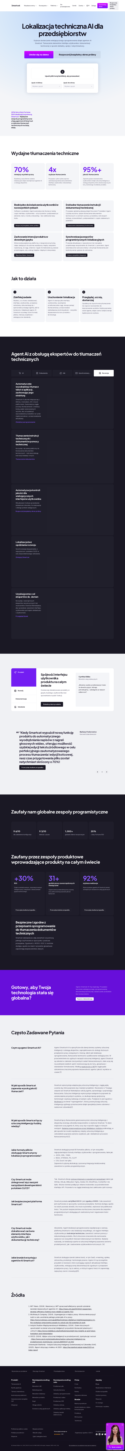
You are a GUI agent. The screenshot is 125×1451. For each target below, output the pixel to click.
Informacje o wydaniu (102, 1406)
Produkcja (78, 1413)
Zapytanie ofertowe (81, 1395)
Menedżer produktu (38, 1397)
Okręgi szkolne (37, 1405)
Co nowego (99, 1403)
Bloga (97, 1384)
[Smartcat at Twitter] (102, 1434)
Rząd (34, 1401)
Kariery (77, 1391)
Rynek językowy (16, 1388)
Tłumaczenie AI (16, 1384)
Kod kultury (78, 1388)
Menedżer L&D (37, 1386)
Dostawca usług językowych (41, 1408)
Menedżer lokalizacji (38, 1393)
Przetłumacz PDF (58, 1401)
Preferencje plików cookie (19, 1429)
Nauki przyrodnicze (80, 1403)
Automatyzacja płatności (18, 1395)
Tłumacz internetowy (17, 1391)
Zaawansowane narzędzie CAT (19, 1400)
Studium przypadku (102, 1391)
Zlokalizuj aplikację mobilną (61, 1408)
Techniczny (78, 1420)
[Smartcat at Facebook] (96, 1434)
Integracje (14, 1405)
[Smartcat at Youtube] (106, 1434)
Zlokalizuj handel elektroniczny (58, 1413)
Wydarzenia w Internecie (103, 1388)
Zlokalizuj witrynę (58, 1405)
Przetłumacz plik (58, 1386)
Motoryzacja (78, 1417)
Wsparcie (98, 1399)
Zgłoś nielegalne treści (40, 1436)
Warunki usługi (37, 1432)
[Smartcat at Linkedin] (99, 1434)
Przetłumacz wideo (59, 1397)
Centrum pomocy (101, 1395)
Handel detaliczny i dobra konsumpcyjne (82, 1408)
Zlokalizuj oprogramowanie (61, 1393)
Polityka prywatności (17, 1432)
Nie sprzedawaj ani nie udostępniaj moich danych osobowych (82, 1445)
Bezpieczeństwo (38, 1429)
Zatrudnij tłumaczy (59, 1390)
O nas (76, 1384)
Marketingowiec (37, 1390)
